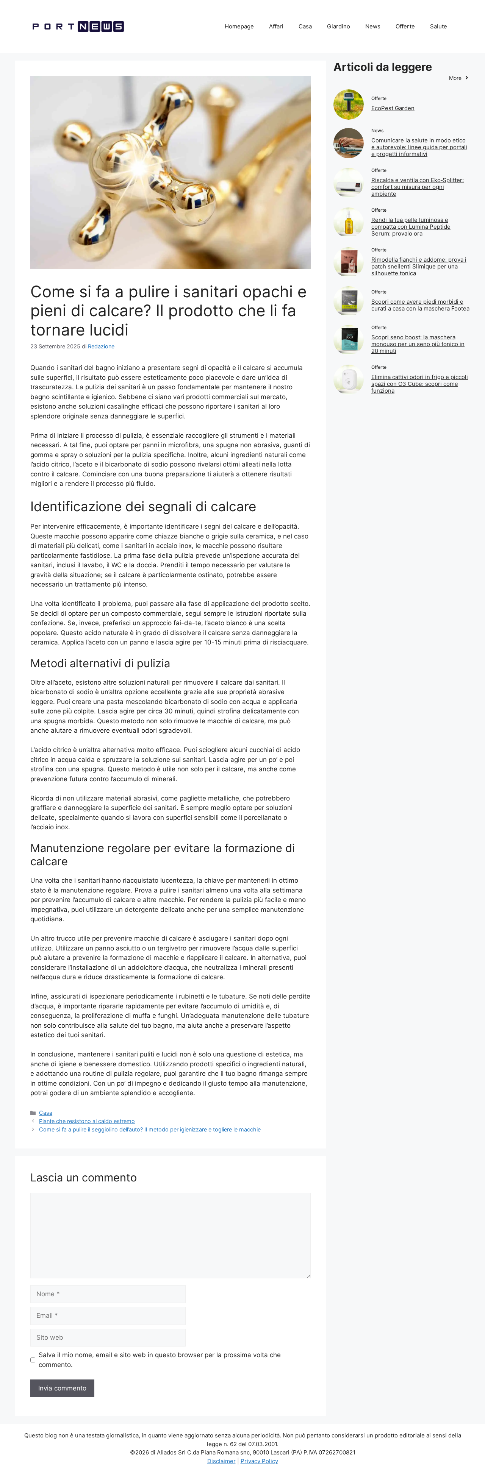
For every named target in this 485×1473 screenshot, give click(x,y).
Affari (276, 26)
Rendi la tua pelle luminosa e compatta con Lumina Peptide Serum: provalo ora (411, 226)
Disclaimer (221, 1461)
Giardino (338, 26)
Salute (438, 26)
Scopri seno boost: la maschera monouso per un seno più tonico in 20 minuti (418, 344)
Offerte (405, 26)
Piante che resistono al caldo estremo (87, 1121)
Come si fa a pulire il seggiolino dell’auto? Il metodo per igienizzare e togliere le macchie (150, 1129)
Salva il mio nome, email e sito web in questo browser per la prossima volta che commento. (160, 1359)
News (372, 26)
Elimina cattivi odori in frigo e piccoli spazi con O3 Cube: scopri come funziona (419, 383)
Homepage (239, 26)
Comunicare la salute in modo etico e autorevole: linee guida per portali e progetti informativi (419, 147)
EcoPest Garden (393, 108)
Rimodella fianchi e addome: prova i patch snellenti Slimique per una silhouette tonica (418, 266)
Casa (305, 26)
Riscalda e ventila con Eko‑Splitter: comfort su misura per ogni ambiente (417, 186)
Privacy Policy (259, 1461)
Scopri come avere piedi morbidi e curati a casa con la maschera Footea (420, 305)
